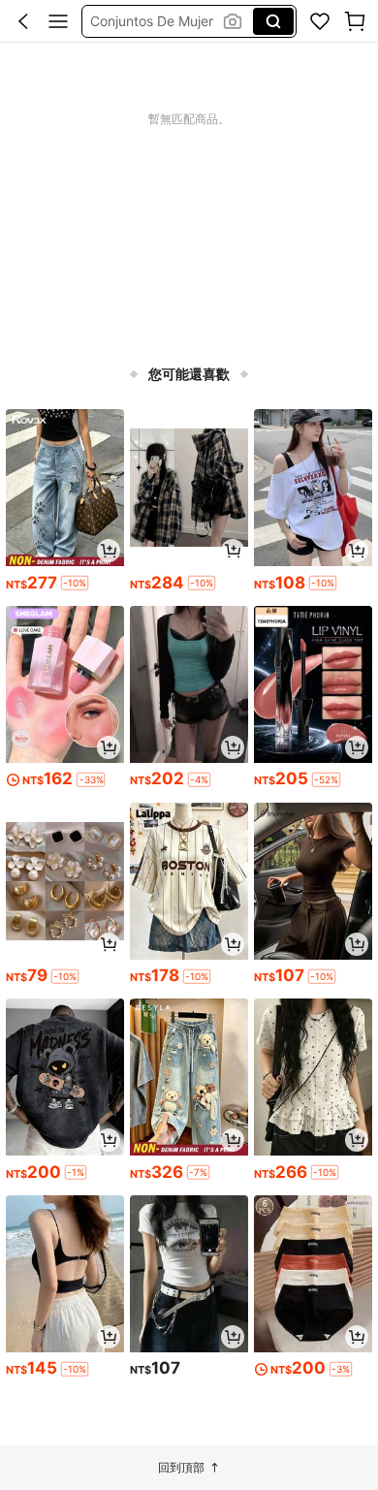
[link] (319, 21)
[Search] (273, 21)
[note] (74, 583)
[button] (23, 21)
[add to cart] (108, 550)
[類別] (58, 21)
